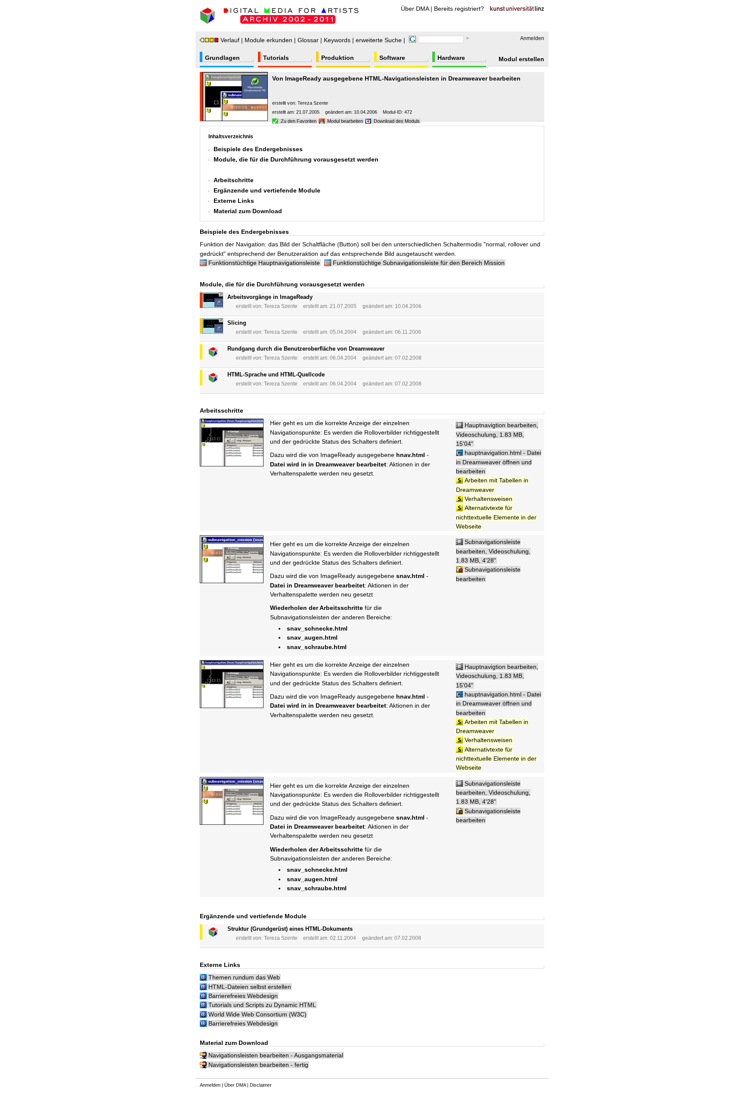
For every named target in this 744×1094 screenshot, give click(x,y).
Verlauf (229, 40)
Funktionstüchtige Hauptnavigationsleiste (264, 262)
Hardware (451, 57)
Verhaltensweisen (488, 498)
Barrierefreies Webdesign (243, 995)
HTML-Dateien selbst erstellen (249, 986)
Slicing (236, 323)
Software (392, 57)
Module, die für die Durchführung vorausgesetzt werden (296, 159)
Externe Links (234, 200)
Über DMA (415, 8)
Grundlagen (222, 57)
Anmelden (532, 38)
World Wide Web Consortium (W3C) (257, 1014)
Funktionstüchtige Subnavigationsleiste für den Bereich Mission (419, 262)
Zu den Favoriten (298, 121)
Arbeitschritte (234, 180)
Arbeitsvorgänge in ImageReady (270, 297)
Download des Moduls (397, 121)
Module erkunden (268, 40)
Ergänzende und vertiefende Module (267, 190)
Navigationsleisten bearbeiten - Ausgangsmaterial (275, 1055)
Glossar (308, 40)
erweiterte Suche (379, 40)
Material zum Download (248, 211)
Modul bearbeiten (345, 121)
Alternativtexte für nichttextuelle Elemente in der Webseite (496, 517)
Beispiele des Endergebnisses (258, 149)
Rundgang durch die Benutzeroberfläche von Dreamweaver (305, 348)
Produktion (337, 57)
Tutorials (276, 57)
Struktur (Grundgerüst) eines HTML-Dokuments (290, 929)
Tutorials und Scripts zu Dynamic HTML (262, 1004)
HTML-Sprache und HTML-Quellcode (276, 374)
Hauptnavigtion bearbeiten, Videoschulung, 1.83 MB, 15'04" (497, 434)
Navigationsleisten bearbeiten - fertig (258, 1064)
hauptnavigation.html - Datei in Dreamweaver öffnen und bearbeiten (498, 462)
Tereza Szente (313, 103)
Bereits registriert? (459, 8)
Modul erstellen (521, 59)
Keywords (337, 40)
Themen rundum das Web (244, 977)
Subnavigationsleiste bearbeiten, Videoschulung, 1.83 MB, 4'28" (493, 551)
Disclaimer (261, 1085)
